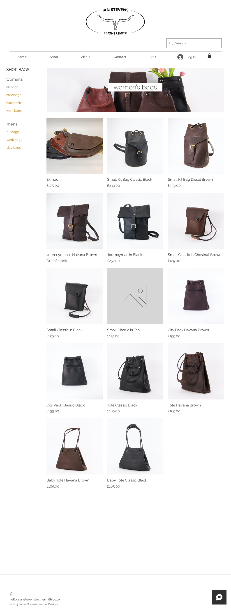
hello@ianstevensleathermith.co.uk (34, 599)
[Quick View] (74, 146)
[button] (209, 55)
